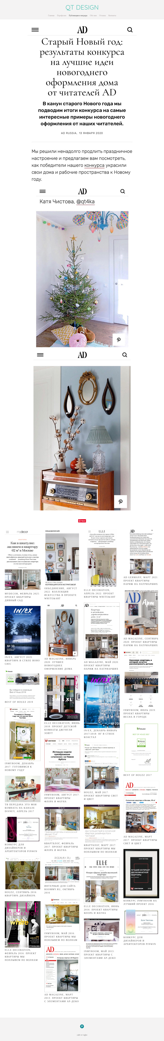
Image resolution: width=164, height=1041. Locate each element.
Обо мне (93, 15)
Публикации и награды (78, 15)
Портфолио (61, 15)
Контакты (112, 15)
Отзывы (102, 15)
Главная (51, 15)
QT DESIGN (82, 7)
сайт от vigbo (82, 1035)
